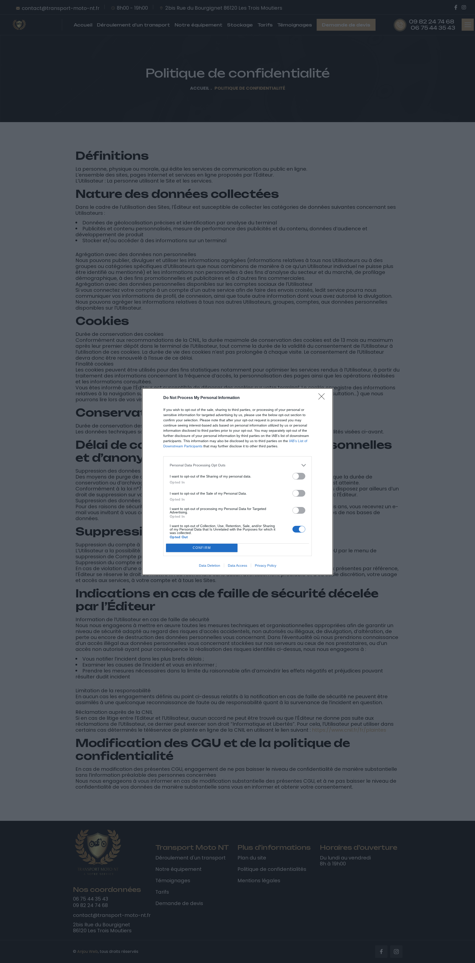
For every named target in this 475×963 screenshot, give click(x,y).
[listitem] (237, 465)
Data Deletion (209, 565)
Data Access (237, 565)
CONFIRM (202, 548)
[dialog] (237, 481)
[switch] (298, 476)
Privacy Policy (265, 565)
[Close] (323, 398)
